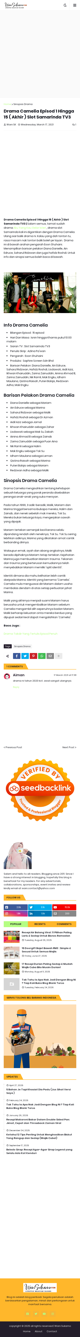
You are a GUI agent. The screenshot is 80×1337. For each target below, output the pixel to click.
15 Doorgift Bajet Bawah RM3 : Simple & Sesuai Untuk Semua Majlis (46, 950)
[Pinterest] (33, 656)
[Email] (50, 656)
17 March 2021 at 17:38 (65, 675)
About (38, 1331)
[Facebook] (16, 656)
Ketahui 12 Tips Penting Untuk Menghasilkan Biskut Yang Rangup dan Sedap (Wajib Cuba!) (39, 1136)
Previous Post (14, 747)
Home (7, 104)
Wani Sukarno (63, 1326)
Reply (16, 687)
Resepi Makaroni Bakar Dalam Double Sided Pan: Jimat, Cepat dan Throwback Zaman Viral (38, 1121)
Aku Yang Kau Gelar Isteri (30, 228)
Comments (64, 924)
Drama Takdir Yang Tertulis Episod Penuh (30, 634)
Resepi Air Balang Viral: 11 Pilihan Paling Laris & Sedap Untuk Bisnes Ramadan (47, 934)
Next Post (68, 747)
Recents (39, 924)
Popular (15, 924)
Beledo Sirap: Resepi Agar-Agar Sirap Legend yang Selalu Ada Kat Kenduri (39, 1151)
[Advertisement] (40, 54)
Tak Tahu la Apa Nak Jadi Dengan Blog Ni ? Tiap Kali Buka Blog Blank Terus (49, 981)
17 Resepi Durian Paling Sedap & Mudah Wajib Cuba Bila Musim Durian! (47, 965)
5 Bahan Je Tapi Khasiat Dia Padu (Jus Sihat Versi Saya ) (38, 1091)
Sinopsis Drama (23, 104)
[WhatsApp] (42, 656)
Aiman (19, 675)
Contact (52, 1331)
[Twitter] (25, 656)
